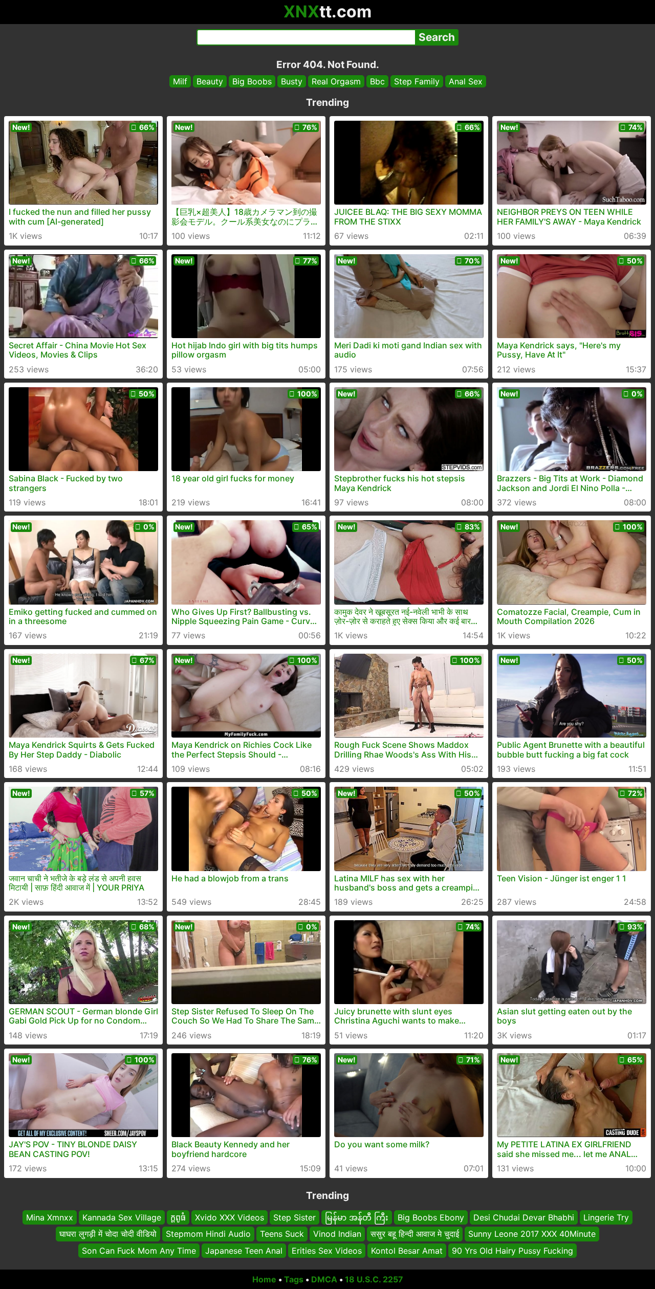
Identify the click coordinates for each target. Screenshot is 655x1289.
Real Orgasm (336, 81)
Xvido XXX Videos (229, 1217)
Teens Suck (282, 1234)
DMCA (324, 1279)
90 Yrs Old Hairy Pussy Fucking (512, 1251)
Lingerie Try (606, 1217)
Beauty (209, 81)
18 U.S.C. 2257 (374, 1279)
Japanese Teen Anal (243, 1251)
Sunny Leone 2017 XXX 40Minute (532, 1234)
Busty (291, 81)
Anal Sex (466, 81)
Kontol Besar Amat (407, 1251)
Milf (180, 81)
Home (264, 1279)
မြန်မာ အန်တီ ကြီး (356, 1217)
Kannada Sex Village (121, 1217)
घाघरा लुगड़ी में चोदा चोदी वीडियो (108, 1234)
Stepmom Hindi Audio (208, 1234)
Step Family (417, 81)
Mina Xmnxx (49, 1217)
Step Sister (294, 1217)
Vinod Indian (337, 1234)
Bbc (377, 81)
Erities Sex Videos (327, 1251)
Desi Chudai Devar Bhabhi (523, 1217)
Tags (293, 1279)
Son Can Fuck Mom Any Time (139, 1251)
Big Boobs (252, 81)
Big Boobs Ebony (431, 1217)
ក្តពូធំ (178, 1217)
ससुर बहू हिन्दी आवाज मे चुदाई (414, 1234)
